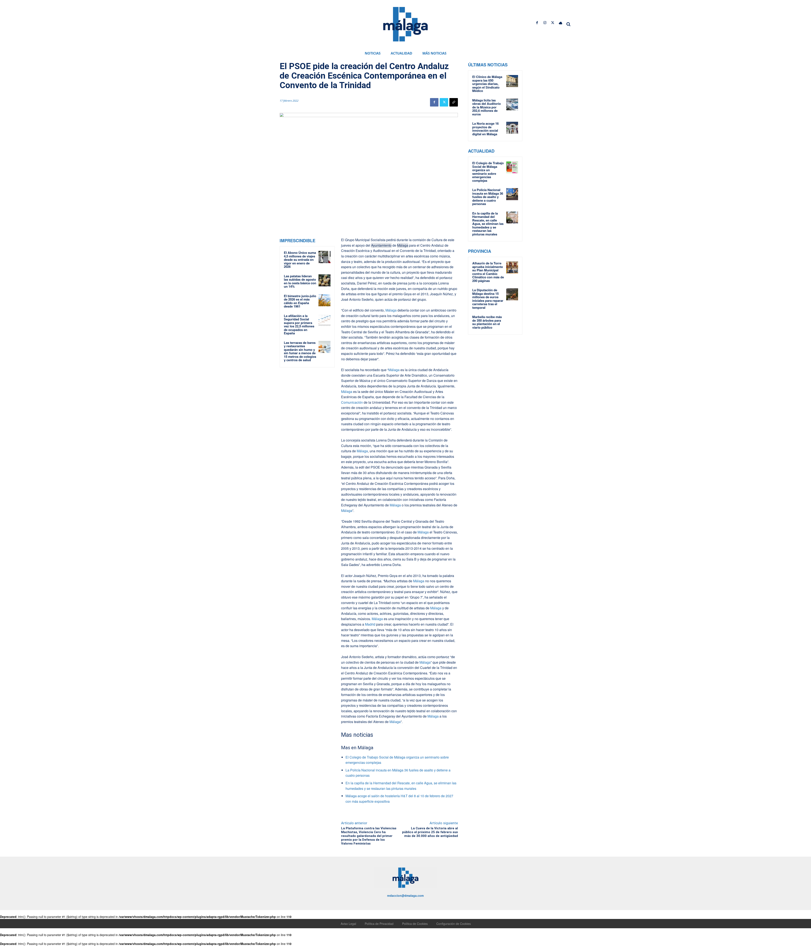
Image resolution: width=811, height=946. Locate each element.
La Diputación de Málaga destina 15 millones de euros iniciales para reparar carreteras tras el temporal (487, 299)
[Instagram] (545, 23)
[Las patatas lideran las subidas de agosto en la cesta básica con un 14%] (324, 280)
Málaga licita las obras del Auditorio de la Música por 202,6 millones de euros (486, 107)
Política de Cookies (415, 923)
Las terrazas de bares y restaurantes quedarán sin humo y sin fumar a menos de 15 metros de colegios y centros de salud (300, 351)
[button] (568, 24)
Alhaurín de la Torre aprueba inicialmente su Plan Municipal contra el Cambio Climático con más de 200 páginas (488, 272)
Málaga (402, 245)
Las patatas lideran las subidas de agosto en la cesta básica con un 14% (300, 281)
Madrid (370, 624)
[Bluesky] (560, 23)
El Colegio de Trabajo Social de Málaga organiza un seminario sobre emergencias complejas (488, 172)
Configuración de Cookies (453, 923)
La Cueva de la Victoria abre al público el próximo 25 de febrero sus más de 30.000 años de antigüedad (430, 832)
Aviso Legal (348, 923)
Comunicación (352, 402)
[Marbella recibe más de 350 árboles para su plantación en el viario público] (512, 321)
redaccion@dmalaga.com (405, 895)
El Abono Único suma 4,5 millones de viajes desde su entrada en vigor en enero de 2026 (300, 259)
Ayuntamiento (381, 245)
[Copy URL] (453, 102)
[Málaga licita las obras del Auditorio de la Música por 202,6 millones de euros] (512, 104)
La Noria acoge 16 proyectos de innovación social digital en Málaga (485, 128)
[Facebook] (537, 23)
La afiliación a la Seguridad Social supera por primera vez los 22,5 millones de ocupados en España (299, 324)
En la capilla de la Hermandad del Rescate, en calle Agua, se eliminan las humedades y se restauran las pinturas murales (487, 223)
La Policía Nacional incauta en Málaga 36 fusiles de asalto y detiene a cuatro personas (487, 196)
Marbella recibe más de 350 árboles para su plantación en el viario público (487, 322)
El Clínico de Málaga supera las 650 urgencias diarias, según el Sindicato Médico (487, 83)
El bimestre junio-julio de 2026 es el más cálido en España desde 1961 (300, 301)
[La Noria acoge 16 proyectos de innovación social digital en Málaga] (512, 128)
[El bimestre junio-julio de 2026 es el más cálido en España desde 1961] (324, 300)
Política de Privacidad (379, 923)
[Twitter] (553, 23)
